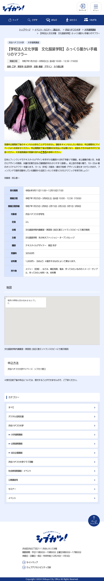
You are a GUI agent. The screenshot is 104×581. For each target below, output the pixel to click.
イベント (12, 498)
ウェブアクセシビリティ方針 (38, 567)
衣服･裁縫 (38, 66)
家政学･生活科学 (25, 66)
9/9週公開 (58, 66)
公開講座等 (13, 480)
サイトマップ (32, 562)
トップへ (94, 522)
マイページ (82, 10)
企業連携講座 (16, 444)
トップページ (24, 30)
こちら (43, 152)
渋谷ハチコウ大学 (72, 30)
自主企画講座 (16, 453)
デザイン (48, 66)
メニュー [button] (96, 10)
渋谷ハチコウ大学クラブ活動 (20, 462)
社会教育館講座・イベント (19, 471)
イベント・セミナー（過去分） (48, 30)
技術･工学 (11, 66)
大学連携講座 (90, 30)
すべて (11, 407)
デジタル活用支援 (16, 416)
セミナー (12, 489)
